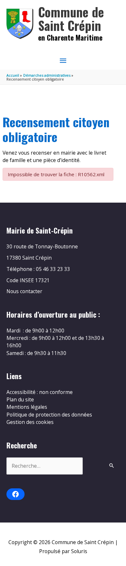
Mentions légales (26, 406)
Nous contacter (24, 291)
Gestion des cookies (30, 422)
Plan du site (20, 399)
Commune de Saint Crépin (71, 18)
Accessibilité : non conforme (39, 392)
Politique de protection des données (49, 414)
